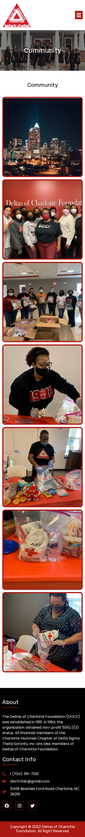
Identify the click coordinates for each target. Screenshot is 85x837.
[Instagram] (19, 805)
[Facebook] (6, 805)
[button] (79, 15)
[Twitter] (32, 805)
